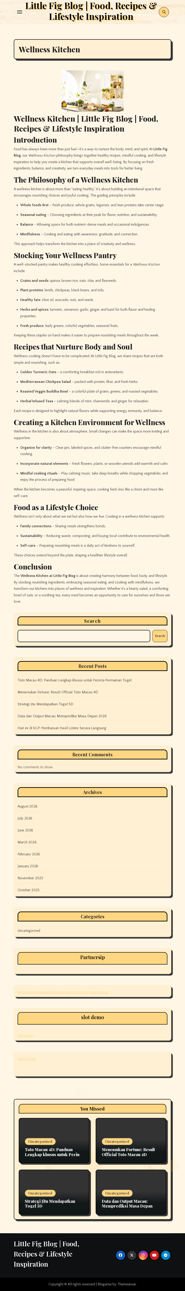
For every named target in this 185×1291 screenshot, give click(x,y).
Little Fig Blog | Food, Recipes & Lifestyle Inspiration (46, 1253)
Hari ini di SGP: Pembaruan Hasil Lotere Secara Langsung (62, 728)
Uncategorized (29, 931)
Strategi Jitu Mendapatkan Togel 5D (46, 704)
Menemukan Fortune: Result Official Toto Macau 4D (58, 692)
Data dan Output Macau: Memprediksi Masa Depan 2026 (62, 716)
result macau (98, 992)
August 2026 (27, 806)
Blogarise (105, 1284)
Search (92, 621)
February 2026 (29, 854)
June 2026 (25, 830)
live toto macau (76, 992)
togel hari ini (27, 1059)
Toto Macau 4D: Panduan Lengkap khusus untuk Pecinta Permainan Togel (75, 680)
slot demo (25, 992)
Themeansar (126, 1284)
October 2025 (28, 890)
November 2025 (30, 878)
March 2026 (27, 842)
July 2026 (25, 818)
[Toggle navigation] (19, 12)
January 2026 (28, 866)
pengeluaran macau (49, 992)
